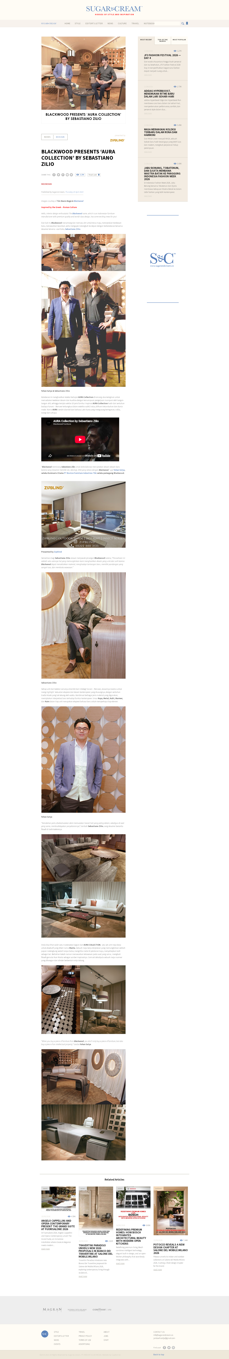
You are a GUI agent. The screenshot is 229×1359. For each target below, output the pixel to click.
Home (67, 23)
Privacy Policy (85, 1336)
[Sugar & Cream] (114, 8)
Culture (122, 23)
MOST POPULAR (179, 40)
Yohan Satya (119, 470)
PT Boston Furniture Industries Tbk (80, 473)
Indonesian (46, 184)
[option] (52, 1310)
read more (148, 74)
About (107, 1332)
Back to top (158, 1354)
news (47, 136)
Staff (106, 1340)
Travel (135, 23)
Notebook (149, 23)
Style (78, 23)
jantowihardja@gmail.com (164, 1338)
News (110, 23)
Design (60, 136)
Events (57, 1344)
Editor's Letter (94, 23)
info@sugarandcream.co (163, 1335)
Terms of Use (85, 1340)
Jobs (106, 1336)
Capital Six (116, 1355)
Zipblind (58, 551)
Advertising (84, 1344)
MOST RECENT (146, 40)
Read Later (93, 175)
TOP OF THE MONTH (163, 40)
